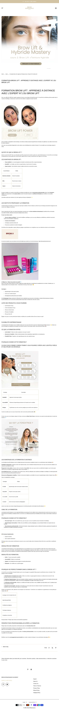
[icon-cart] (55, 8)
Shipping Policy (36, 692)
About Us (35, 681)
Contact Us (35, 683)
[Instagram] (31, 669)
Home (3, 74)
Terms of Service (37, 685)
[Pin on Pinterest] (55, 647)
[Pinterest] (28, 669)
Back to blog (5, 646)
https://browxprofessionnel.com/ (45, 241)
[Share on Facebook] (49, 647)
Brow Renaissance (31, 707)
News (7, 74)
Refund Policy (36, 690)
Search (34, 679)
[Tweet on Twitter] (52, 647)
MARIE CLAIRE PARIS (7, 680)
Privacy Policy (36, 688)
